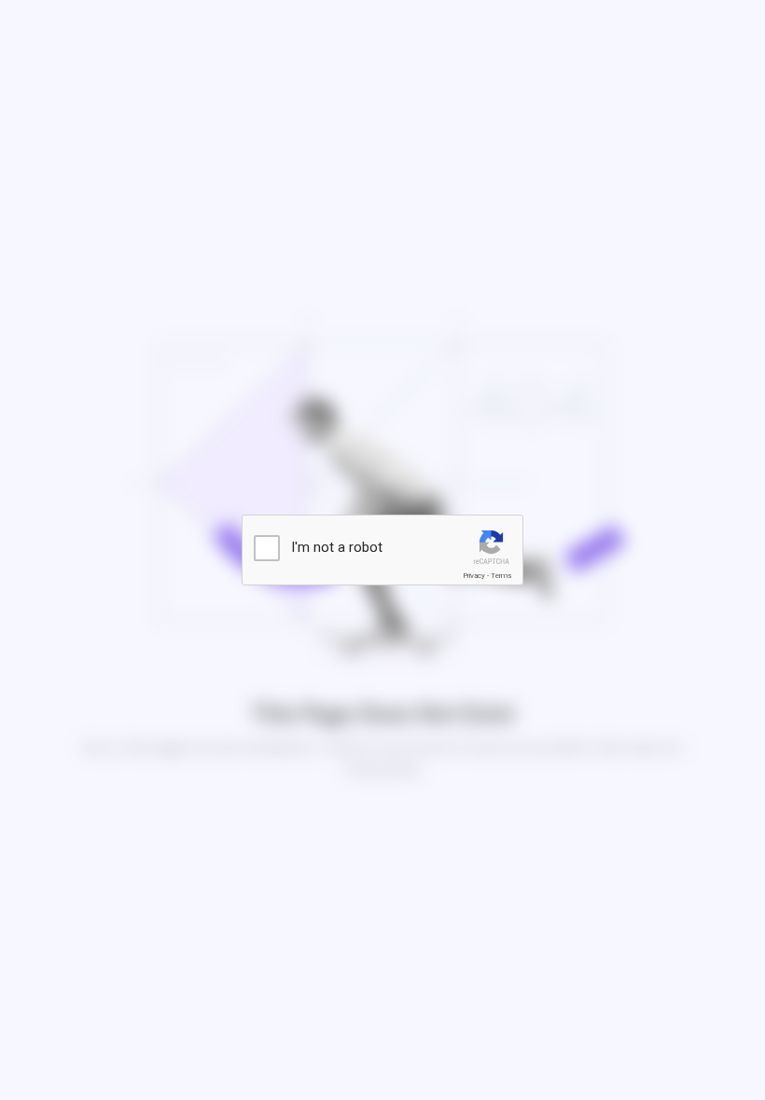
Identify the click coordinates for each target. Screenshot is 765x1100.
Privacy (474, 575)
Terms (501, 575)
